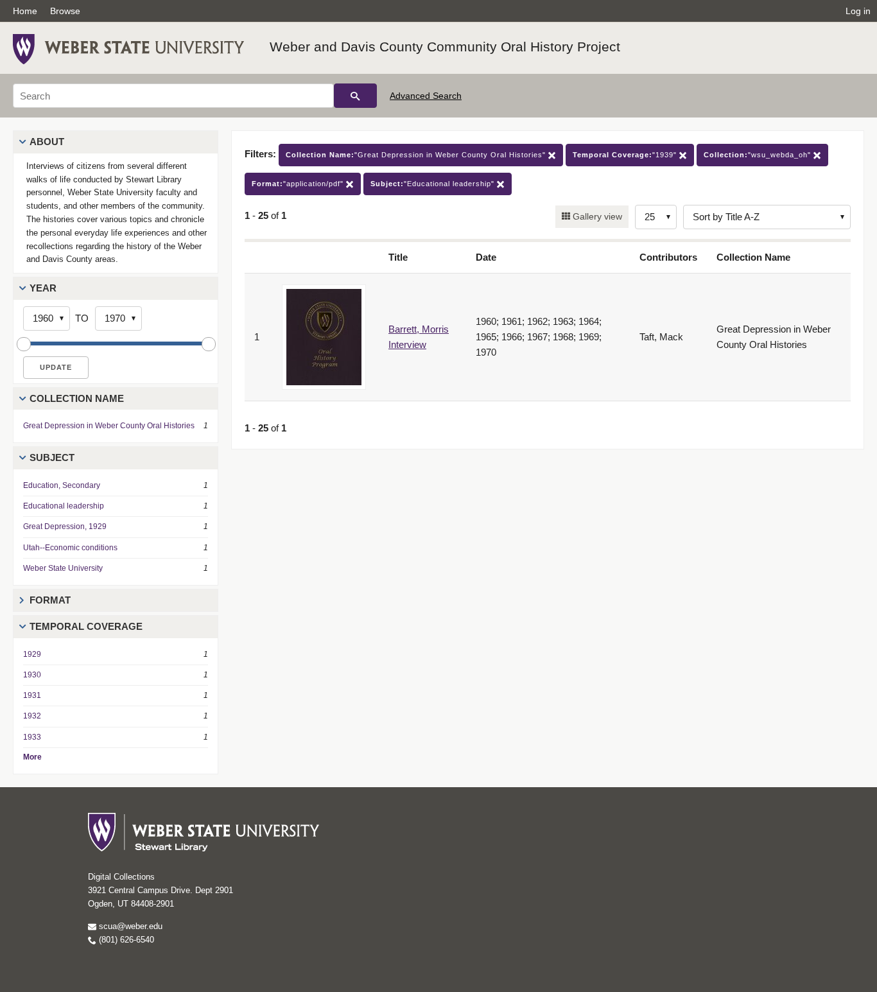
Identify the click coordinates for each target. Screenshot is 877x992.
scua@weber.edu (129, 926)
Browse (65, 11)
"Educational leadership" (433, 183)
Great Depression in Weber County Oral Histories (109, 425)
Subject (52, 457)
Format (50, 600)
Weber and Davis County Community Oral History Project (445, 46)
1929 (32, 654)
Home (25, 11)
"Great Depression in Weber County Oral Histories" (417, 155)
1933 (32, 737)
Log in (858, 11)
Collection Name (77, 398)
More (32, 757)
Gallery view (596, 216)
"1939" (626, 155)
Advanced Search (426, 96)
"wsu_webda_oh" (758, 155)
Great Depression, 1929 (65, 526)
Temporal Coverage (86, 626)
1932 (32, 715)
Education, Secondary (61, 485)
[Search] (355, 95)
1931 (32, 695)
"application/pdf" (299, 183)
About (47, 141)
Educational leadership (63, 505)
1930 (32, 674)
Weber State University (63, 568)
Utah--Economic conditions (70, 547)
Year (43, 288)
